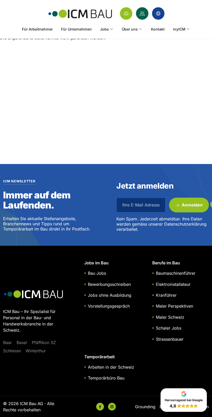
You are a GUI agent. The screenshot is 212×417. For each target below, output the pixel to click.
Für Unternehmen (76, 29)
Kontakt (158, 29)
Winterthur (36, 350)
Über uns (130, 29)
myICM (179, 29)
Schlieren (12, 350)
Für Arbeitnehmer (37, 29)
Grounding (145, 406)
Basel (22, 342)
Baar (7, 342)
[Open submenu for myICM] (188, 29)
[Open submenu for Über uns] (141, 29)
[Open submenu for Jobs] (111, 29)
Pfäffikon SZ (44, 342)
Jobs (104, 29)
